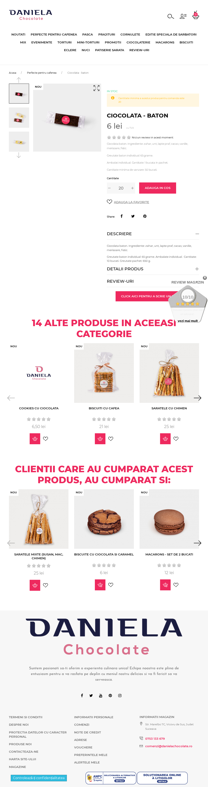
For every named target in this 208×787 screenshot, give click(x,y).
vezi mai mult (188, 321)
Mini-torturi (88, 42)
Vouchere (83, 747)
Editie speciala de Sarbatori (171, 34)
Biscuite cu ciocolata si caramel (104, 554)
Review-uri (139, 50)
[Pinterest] (144, 216)
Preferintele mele (90, 755)
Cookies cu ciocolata (38, 408)
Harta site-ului (22, 759)
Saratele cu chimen (169, 408)
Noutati (18, 34)
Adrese (80, 740)
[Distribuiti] (121, 216)
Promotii (113, 42)
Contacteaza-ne (23, 752)
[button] (183, 16)
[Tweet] (133, 216)
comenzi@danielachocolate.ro (168, 746)
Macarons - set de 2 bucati (169, 554)
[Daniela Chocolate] (30, 14)
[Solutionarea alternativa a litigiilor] (111, 777)
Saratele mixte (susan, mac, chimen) (38, 556)
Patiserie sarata (109, 50)
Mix (23, 42)
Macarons (165, 42)
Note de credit (87, 732)
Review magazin (187, 282)
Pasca (87, 34)
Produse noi (20, 744)
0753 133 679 (155, 739)
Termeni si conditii (25, 717)
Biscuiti (186, 42)
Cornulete (130, 34)
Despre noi (19, 725)
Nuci (86, 50)
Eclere (70, 50)
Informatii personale (93, 717)
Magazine (17, 767)
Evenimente (41, 42)
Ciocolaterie (138, 42)
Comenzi (81, 725)
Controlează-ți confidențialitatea (39, 778)
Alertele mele (87, 762)
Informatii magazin (157, 717)
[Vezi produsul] (100, 584)
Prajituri (106, 34)
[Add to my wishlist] (45, 439)
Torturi (64, 42)
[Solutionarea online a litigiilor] (162, 777)
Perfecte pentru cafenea (54, 34)
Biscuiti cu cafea (104, 408)
